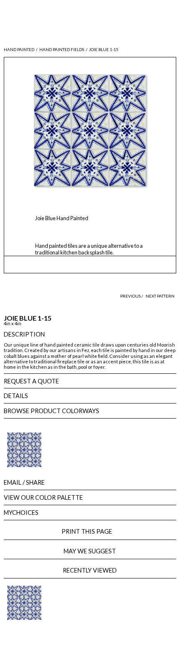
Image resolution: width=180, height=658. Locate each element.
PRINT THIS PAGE (90, 531)
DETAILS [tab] (16, 395)
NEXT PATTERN (160, 296)
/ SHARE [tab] (24, 482)
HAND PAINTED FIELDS (61, 49)
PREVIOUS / (132, 296)
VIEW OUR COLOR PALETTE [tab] (43, 497)
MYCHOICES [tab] (21, 512)
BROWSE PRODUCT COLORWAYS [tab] (51, 410)
